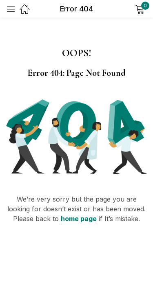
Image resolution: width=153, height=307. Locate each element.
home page (79, 219)
